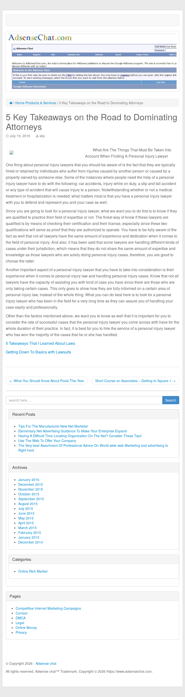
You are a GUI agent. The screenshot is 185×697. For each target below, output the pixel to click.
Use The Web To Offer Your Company (47, 440)
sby (42, 135)
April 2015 (26, 522)
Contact (21, 613)
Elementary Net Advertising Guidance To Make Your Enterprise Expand (72, 430)
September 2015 (31, 498)
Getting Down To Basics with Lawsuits (38, 352)
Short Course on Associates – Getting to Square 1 (135, 380)
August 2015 (28, 503)
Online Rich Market (32, 571)
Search (170, 400)
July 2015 (25, 508)
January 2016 (28, 479)
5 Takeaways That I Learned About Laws (40, 343)
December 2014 (30, 542)
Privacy (21, 632)
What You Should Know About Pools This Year (46, 380)
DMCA (21, 617)
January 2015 (28, 537)
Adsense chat (46, 663)
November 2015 (30, 489)
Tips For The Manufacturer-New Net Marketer (53, 426)
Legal (20, 622)
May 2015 (25, 518)
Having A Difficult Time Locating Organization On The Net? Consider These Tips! (80, 435)
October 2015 (28, 494)
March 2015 (27, 527)
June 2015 (26, 513)
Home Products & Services (35, 102)
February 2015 (29, 532)
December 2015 (30, 484)
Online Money (26, 627)
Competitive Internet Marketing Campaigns (48, 608)
